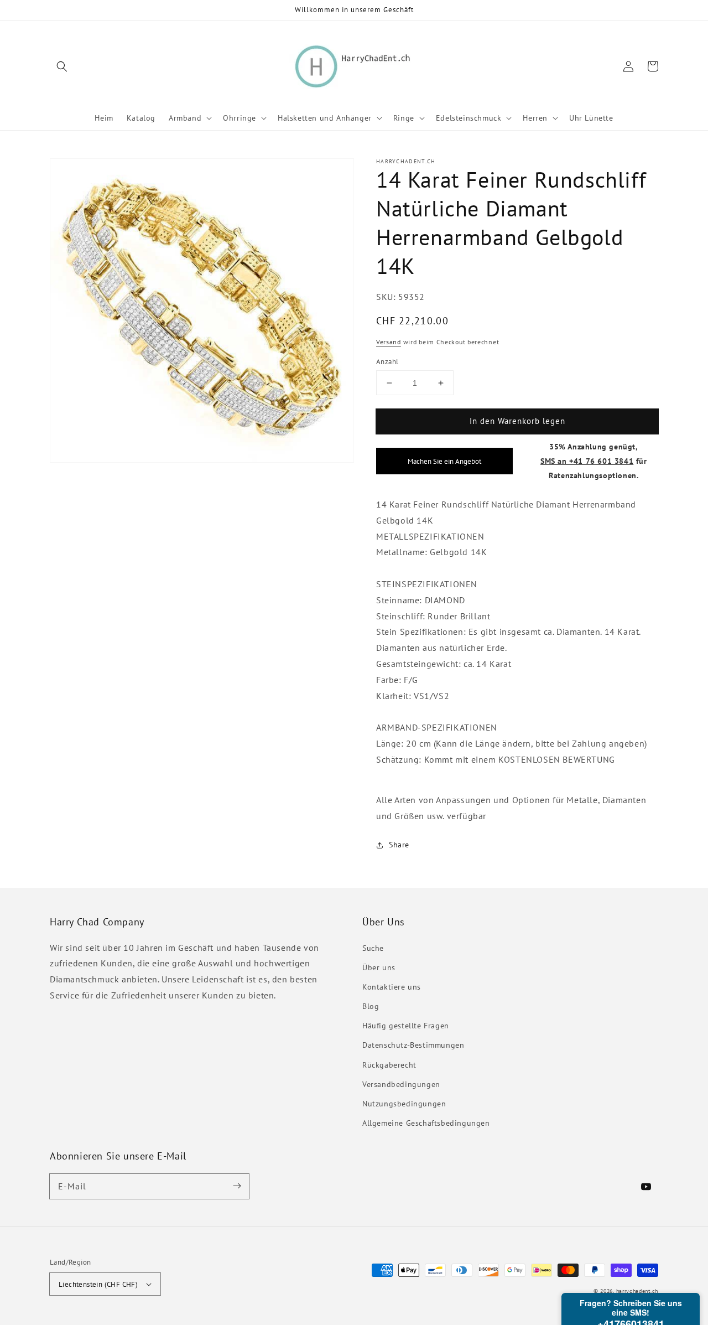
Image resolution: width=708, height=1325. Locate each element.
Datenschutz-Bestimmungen (413, 1045)
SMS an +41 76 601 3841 (586, 461)
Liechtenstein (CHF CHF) (98, 1284)
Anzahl (387, 361)
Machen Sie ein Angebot (444, 461)
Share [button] (399, 845)
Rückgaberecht (389, 1065)
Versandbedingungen (401, 1084)
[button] (62, 66)
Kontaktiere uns (391, 987)
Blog (370, 1006)
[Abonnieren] (237, 1186)
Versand (388, 342)
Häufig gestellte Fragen (405, 1026)
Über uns (378, 967)
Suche (373, 948)
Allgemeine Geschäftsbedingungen (426, 1123)
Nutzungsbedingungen (404, 1104)
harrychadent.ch (637, 1291)
